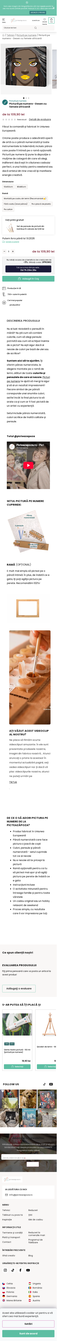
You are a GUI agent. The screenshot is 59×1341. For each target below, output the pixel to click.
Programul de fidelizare (35, 1241)
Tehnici (6, 1210)
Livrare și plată (12, 241)
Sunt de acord (28, 1333)
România (37, 1287)
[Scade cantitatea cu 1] (4, 251)
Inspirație (7, 1219)
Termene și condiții (12, 1232)
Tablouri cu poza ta (12, 1215)
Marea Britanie (14, 1300)
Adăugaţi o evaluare (18, 988)
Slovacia (11, 1287)
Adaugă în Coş (30, 278)
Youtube (51, 1084)
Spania (36, 1296)
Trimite (33, 1165)
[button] (23, 98)
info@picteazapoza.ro (21, 1194)
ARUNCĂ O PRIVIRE (38, 12)
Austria (36, 1300)
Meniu (4, 22)
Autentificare (36, 20)
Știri (30, 1215)
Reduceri (33, 1210)
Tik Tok (44, 1084)
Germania (12, 1296)
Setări (28, 1324)
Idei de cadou (35, 1219)
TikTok (13, 782)
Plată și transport (11, 1237)
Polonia (10, 1292)
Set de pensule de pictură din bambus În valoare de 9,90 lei (30, 227)
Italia (35, 1292)
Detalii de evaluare (40, 119)
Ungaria (37, 1283)
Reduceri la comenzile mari (36, 1234)
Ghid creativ (8, 1255)
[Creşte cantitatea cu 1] (13, 251)
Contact (6, 1242)
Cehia (10, 1283)
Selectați (19, 1066)
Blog (30, 1255)
